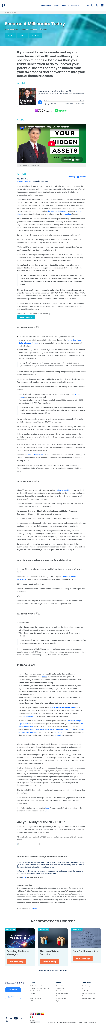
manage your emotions (64, 729)
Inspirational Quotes (88, 998)
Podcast (84, 996)
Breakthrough (46, 5)
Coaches (85, 5)
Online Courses (61, 998)
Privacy (86, 1022)
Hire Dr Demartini (35, 998)
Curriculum (34, 996)
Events (63, 5)
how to (35, 455)
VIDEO (22, 35)
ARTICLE (35, 35)
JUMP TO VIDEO (26, 317)
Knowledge (72, 5)
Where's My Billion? (64, 490)
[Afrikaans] (38, 1014)
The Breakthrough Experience (39, 988)
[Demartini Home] (14, 983)
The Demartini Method (37, 991)
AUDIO (10, 35)
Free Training (86, 986)
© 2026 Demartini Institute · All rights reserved (62, 1022)
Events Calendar (61, 986)
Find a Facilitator (61, 991)
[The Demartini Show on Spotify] (60, 110)
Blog (14, 12)
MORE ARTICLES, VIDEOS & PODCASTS (53, 970)
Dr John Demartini (36, 986)
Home (7, 12)
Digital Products (61, 1001)
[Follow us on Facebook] (6, 1018)
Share (71, 177)
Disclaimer (92, 1022)
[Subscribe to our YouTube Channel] (16, 1018)
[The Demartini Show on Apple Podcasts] (43, 110)
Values (56, 5)
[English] (31, 1014)
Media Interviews (87, 991)
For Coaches (60, 988)
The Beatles (52, 211)
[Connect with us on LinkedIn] (11, 1018)
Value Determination (62, 993)
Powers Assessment (62, 996)
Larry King (67, 214)
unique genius (28, 716)
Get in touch (13, 990)
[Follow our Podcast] (7, 1021)
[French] (35, 1014)
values (44, 677)
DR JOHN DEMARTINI (11, 29)
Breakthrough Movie (88, 993)
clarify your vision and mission (42, 729)
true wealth (58, 735)
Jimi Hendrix (62, 211)
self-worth (58, 732)
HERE (24, 877)
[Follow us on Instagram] (21, 1018)
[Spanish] (42, 1014)
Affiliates (33, 1001)
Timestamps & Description (31, 165)
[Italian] (31, 1017)
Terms (80, 1022)
